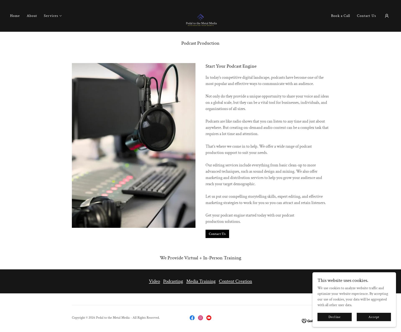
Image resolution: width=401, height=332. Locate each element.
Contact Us (217, 234)
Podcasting (173, 281)
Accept (373, 317)
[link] (200, 15)
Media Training (201, 281)
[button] (53, 15)
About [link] (32, 15)
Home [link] (15, 15)
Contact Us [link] (366, 15)
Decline (334, 317)
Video (154, 281)
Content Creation (235, 281)
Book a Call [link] (340, 15)
